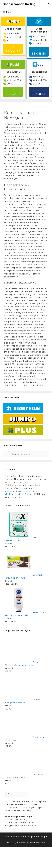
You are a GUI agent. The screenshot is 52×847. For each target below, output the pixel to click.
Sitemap (29, 494)
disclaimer (10, 494)
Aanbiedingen (12, 836)
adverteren (11, 491)
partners (15, 497)
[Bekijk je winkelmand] (48, 4)
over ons (23, 482)
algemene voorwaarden (30, 491)
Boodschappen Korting (19, 4)
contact (29, 479)
